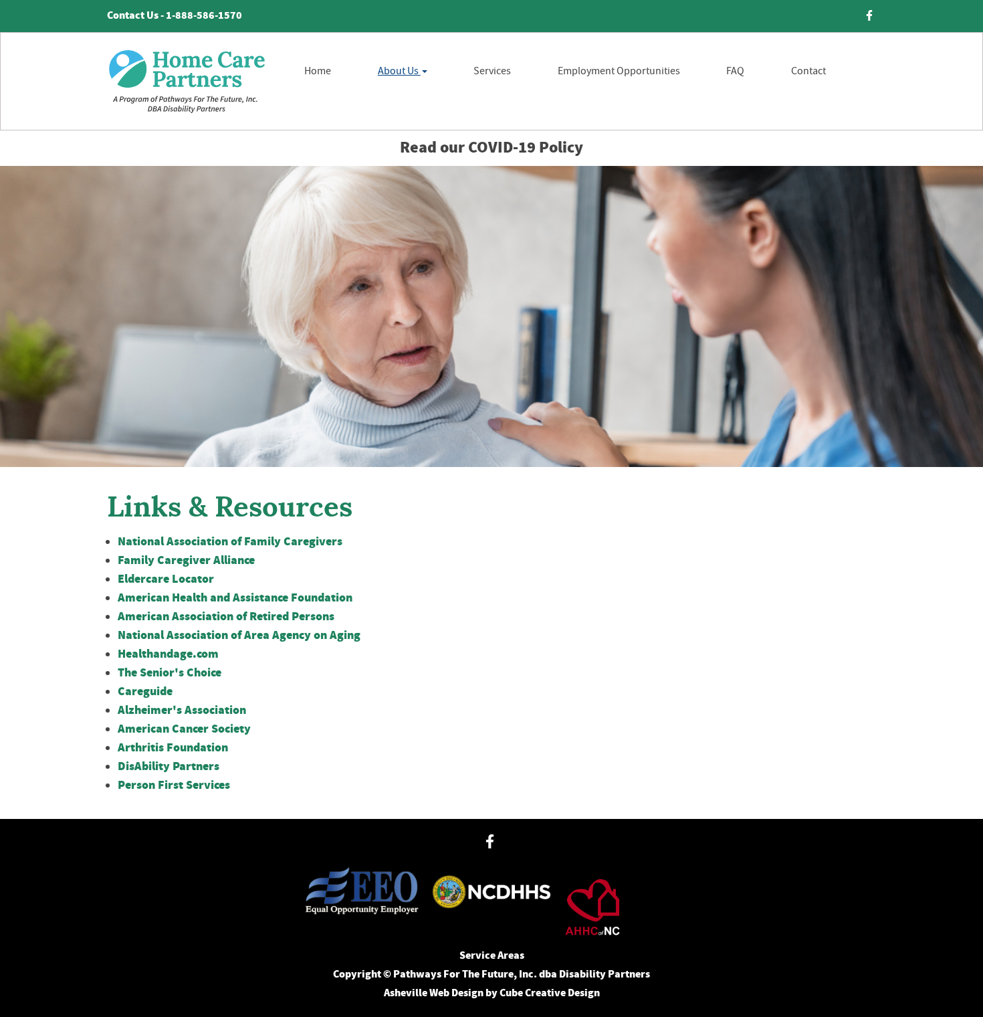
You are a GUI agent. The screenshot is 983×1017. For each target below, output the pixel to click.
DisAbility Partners (168, 766)
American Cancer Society (184, 729)
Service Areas (491, 955)
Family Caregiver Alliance (186, 560)
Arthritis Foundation (173, 748)
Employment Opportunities (619, 71)
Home (317, 71)
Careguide (145, 692)
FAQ (735, 71)
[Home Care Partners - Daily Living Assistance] (186, 81)
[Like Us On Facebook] (869, 16)
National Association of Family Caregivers (230, 542)
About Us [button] (399, 71)
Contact (808, 71)
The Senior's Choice (169, 673)
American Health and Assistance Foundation (235, 598)
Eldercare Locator (166, 579)
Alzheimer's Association (182, 710)
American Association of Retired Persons (226, 617)
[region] (491, 316)
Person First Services (174, 785)
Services (492, 71)
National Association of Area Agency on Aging (239, 635)
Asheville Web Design (433, 993)
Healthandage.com (168, 654)
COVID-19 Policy (525, 147)
